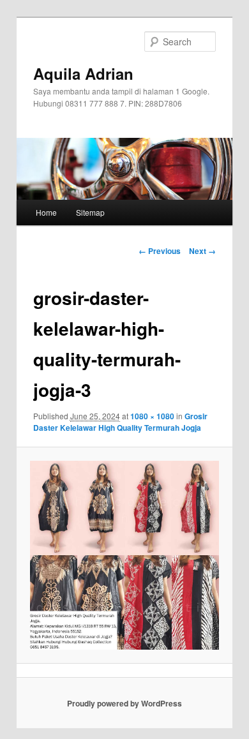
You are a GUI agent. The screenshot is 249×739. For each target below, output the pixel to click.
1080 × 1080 (152, 416)
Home (46, 212)
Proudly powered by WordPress (124, 703)
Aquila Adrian (83, 73)
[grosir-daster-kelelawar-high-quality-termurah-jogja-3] (124, 555)
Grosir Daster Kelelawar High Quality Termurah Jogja (120, 421)
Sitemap (90, 212)
